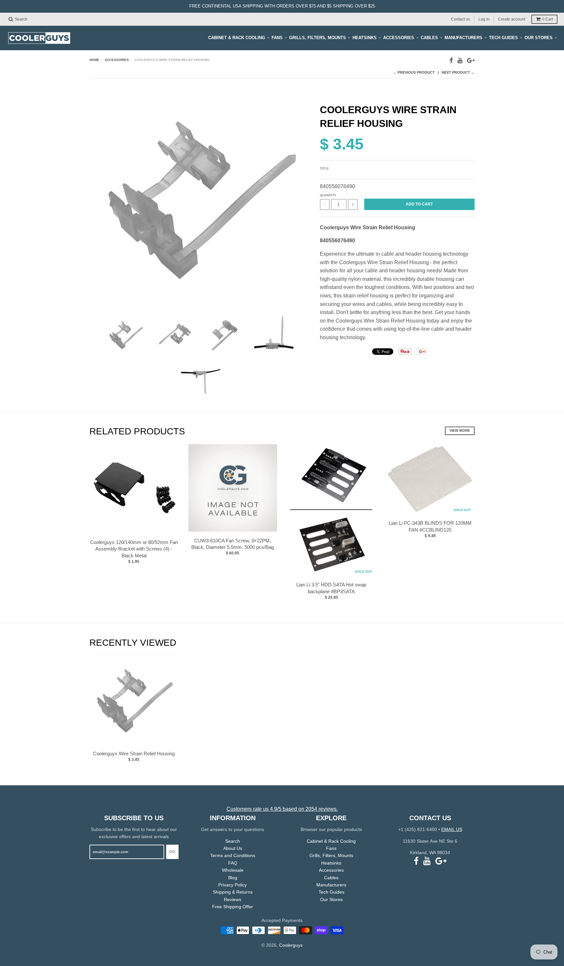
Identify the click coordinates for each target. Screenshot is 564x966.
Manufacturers (463, 37)
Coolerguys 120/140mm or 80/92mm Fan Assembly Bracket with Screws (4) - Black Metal (134, 549)
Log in (484, 19)
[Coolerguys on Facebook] (451, 60)
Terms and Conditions (232, 855)
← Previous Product (414, 72)
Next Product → (458, 72)
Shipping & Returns (233, 892)
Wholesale (232, 870)
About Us (232, 848)
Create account (511, 19)
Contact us (460, 19)
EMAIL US (451, 829)
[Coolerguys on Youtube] (460, 60)
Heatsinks (364, 37)
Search (232, 841)
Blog (232, 877)
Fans (277, 37)
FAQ (232, 863)
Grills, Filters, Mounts (317, 37)
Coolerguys (291, 945)
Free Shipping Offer (232, 906)
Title (324, 168)
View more (459, 430)
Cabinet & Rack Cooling (236, 37)
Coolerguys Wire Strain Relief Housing (134, 753)
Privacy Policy (232, 884)
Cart (547, 19)
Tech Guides (503, 37)
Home (94, 60)
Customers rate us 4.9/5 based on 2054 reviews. (282, 809)
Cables (429, 37)
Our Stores (539, 37)
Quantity (328, 195)
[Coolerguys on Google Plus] (471, 60)
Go (172, 851)
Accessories (398, 37)
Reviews (232, 899)
